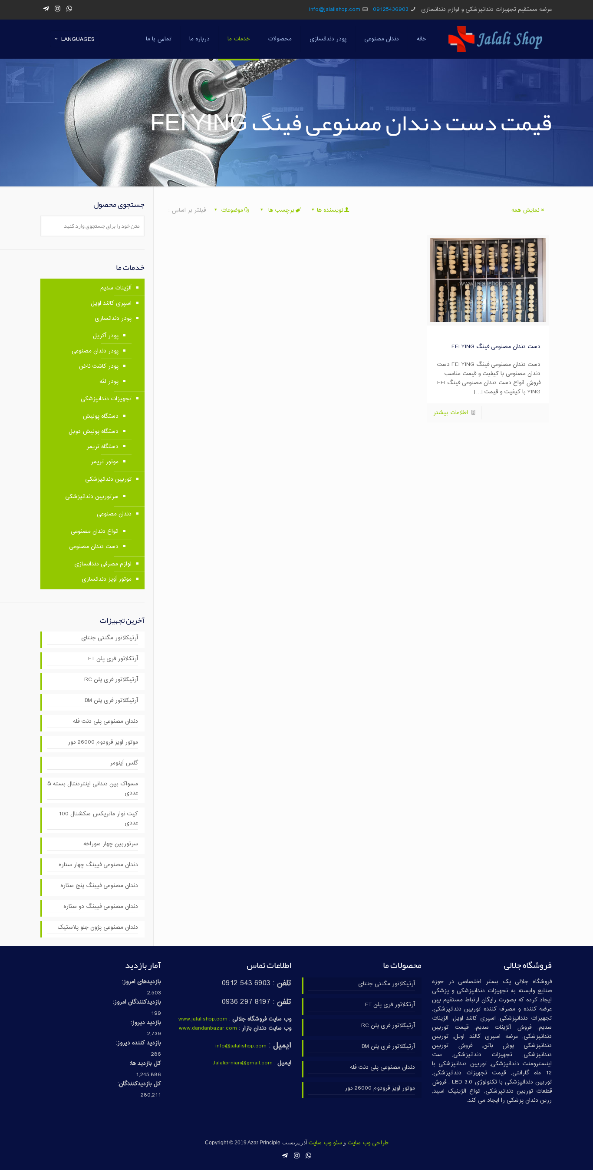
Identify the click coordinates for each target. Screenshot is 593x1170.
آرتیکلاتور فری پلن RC (111, 680)
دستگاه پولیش (100, 416)
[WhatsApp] (69, 9)
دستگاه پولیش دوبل (94, 431)
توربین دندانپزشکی (108, 479)
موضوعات (232, 210)
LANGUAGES (78, 39)
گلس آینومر (124, 763)
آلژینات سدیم (116, 288)
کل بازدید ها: (145, 1063)
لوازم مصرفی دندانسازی (103, 564)
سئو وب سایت (325, 1143)
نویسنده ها (330, 210)
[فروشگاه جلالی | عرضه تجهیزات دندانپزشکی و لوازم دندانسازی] (495, 39)
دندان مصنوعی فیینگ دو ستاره (100, 906)
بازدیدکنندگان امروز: (137, 1002)
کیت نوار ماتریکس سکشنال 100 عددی (98, 819)
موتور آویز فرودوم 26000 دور (103, 742)
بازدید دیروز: (146, 1022)
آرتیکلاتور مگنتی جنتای (109, 638)
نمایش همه (525, 210)
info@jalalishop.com (334, 9)
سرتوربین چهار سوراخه (110, 844)
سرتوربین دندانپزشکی (92, 497)
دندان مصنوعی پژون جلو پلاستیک (97, 927)
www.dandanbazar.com (208, 1028)
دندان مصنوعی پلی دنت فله (105, 721)
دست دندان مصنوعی (94, 547)
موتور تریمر (105, 462)
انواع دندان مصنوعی (95, 531)
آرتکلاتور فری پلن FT (113, 659)
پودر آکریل (106, 336)
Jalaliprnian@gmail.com (242, 1063)
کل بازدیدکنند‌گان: (139, 1084)
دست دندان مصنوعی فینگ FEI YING (495, 347)
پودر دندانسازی (113, 318)
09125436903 (391, 9)
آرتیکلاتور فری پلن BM (111, 700)
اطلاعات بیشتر (450, 413)
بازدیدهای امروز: (141, 982)
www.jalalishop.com (202, 1019)
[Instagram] (57, 9)
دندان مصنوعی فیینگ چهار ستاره (98, 865)
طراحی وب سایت (368, 1143)
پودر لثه (109, 381)
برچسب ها (280, 210)
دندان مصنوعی (114, 514)
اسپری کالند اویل (111, 303)
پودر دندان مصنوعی (95, 351)
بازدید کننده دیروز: (138, 1043)
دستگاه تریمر (102, 447)
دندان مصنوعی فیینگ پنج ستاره (99, 886)
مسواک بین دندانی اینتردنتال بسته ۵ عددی (92, 789)
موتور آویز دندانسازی (107, 579)
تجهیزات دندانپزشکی (106, 399)
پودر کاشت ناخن (99, 366)
